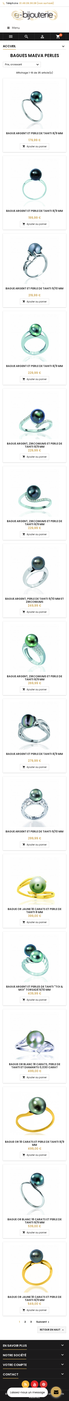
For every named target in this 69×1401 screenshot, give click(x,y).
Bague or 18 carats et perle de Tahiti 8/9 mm (34, 1143)
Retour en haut (52, 1329)
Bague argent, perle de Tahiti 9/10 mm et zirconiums (34, 600)
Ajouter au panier (34, 146)
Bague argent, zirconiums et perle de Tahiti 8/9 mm (34, 445)
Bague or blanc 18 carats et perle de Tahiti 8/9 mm (34, 1220)
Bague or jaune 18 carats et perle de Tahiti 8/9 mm (34, 1298)
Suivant (43, 1322)
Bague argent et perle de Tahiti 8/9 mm (34, 133)
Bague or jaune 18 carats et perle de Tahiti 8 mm (34, 910)
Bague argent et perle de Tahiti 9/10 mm (34, 288)
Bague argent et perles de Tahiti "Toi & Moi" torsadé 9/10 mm (34, 988)
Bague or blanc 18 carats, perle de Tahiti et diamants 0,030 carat (34, 1065)
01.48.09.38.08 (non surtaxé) (36, 3)
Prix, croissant (22, 64)
